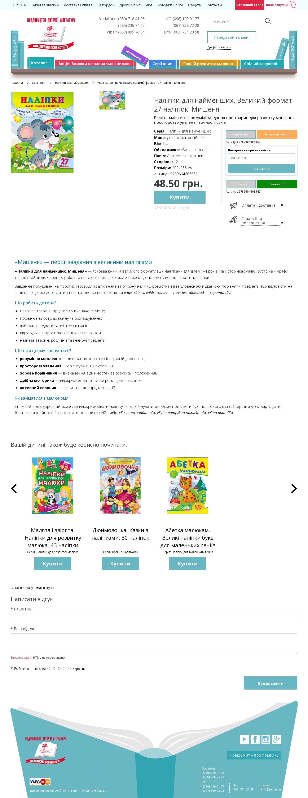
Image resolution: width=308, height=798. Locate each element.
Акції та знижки (46, 5)
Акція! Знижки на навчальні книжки (94, 63)
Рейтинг (22, 668)
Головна (17, 83)
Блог (148, 5)
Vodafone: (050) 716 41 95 (213, 770)
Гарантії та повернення (253, 220)
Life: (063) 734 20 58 (243, 787)
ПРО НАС (20, 5)
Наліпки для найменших (71, 83)
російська (240, 184)
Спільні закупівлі (260, 63)
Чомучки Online (170, 5)
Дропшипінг (129, 5)
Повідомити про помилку (254, 755)
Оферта (194, 5)
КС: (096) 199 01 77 (213, 784)
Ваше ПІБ (22, 608)
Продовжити (270, 683)
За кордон (105, 5)
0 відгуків (183, 208)
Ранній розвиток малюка (208, 63)
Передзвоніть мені (232, 37)
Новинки (134, 55)
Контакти (214, 5)
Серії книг (162, 63)
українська (240, 134)
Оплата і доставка (258, 205)
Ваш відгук (24, 628)
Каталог (39, 62)
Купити (180, 197)
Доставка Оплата (78, 5)
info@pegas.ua (271, 789)
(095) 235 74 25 (213, 777)
